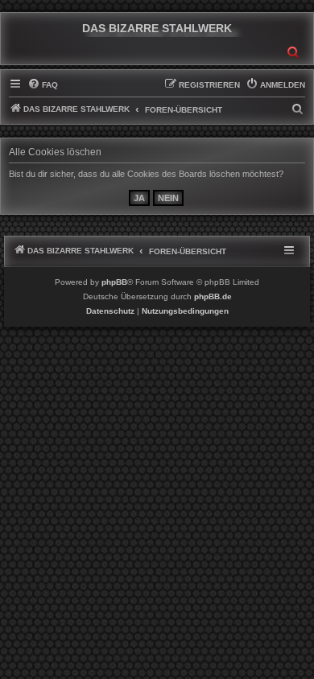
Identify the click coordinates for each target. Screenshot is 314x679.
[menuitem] (42, 85)
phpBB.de (213, 296)
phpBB (114, 282)
